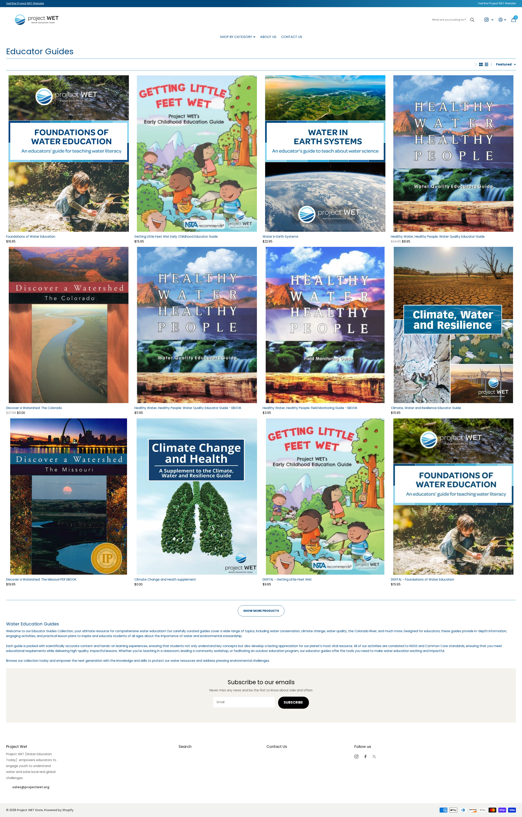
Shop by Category (236, 36)
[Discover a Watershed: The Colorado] (68, 325)
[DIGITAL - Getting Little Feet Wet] (325, 496)
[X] (374, 756)
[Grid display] (481, 64)
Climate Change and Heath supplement (165, 579)
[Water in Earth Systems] (325, 153)
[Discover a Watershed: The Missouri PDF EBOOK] (68, 496)
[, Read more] (488, 19)
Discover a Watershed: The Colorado (34, 408)
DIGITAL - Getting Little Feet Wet (287, 579)
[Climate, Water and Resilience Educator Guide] (453, 325)
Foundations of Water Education (30, 236)
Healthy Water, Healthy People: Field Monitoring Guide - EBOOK (310, 408)
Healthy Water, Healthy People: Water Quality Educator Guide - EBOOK (187, 408)
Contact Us (291, 36)
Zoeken (472, 20)
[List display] (486, 64)
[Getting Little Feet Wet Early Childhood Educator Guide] (196, 153)
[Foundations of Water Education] (68, 153)
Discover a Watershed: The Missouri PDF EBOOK (41, 579)
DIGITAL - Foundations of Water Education (422, 579)
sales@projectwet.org (30, 787)
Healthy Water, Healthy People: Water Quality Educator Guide (438, 236)
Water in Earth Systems (280, 236)
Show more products (261, 611)
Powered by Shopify (58, 810)
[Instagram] (356, 756)
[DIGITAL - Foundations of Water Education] (453, 496)
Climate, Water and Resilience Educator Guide (426, 408)
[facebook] (365, 756)
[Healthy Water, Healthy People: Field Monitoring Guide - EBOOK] (325, 325)
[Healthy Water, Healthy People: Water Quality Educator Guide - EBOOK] (196, 325)
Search (185, 746)
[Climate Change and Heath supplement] (196, 496)
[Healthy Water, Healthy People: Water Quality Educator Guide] (453, 153)
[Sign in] (502, 19)
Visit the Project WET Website (25, 3)
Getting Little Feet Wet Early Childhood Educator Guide (176, 236)
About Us (268, 36)
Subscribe (294, 702)
